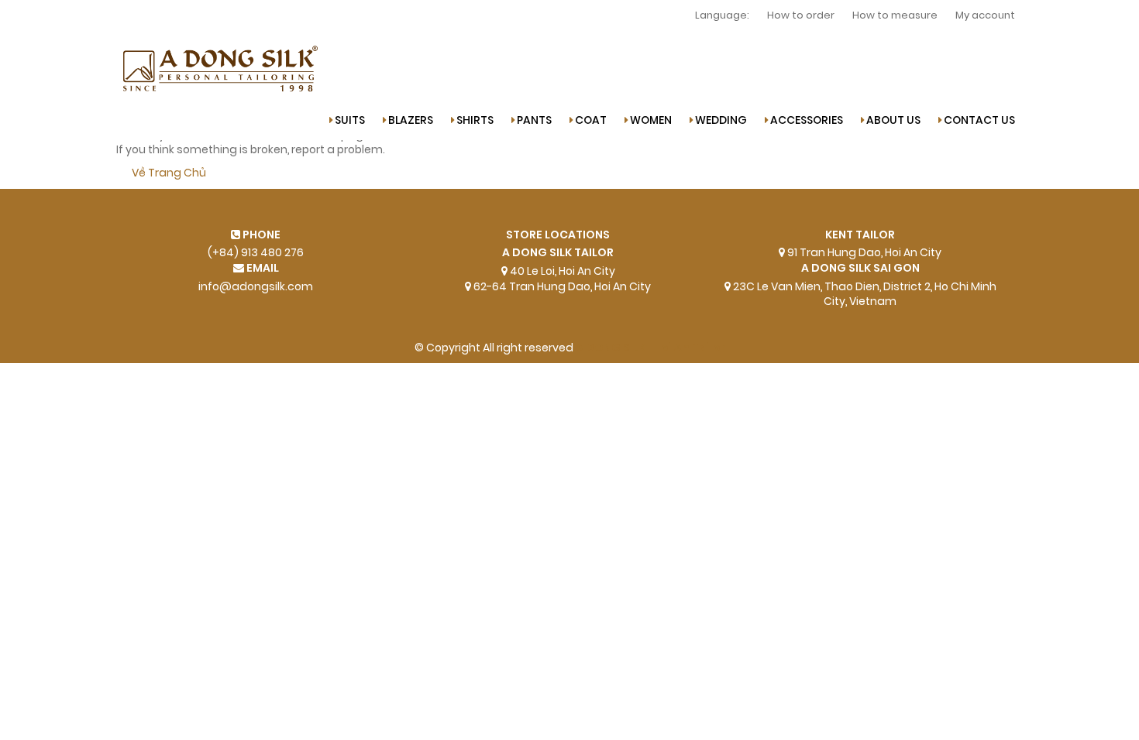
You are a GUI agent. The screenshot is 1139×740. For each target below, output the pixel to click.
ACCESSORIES (806, 120)
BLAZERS (410, 120)
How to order (800, 15)
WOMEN (651, 120)
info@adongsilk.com (255, 286)
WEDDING (721, 120)
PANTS (534, 120)
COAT (591, 120)
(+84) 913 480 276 (256, 252)
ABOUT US (893, 120)
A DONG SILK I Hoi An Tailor (650, 348)
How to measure (895, 15)
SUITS (350, 120)
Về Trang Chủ (169, 173)
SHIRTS (475, 120)
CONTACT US (979, 120)
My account (985, 15)
